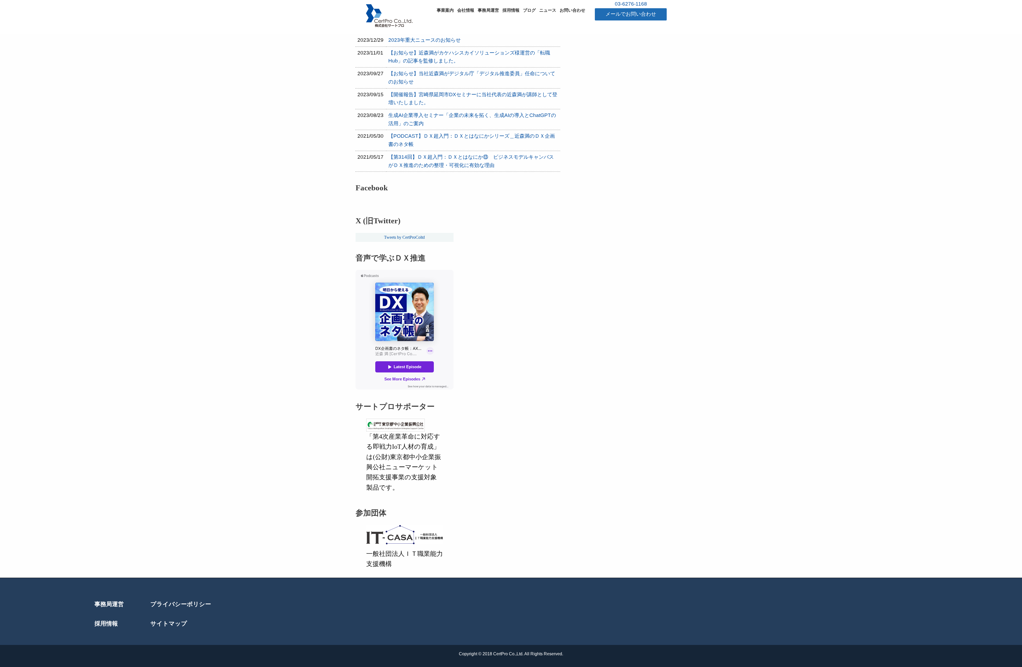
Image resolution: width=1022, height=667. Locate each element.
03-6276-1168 (631, 4)
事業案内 (445, 10)
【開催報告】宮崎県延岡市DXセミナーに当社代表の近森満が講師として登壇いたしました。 (472, 99)
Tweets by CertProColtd (404, 237)
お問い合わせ (572, 10)
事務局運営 (488, 10)
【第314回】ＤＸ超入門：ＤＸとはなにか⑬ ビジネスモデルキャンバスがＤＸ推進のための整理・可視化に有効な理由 (471, 161)
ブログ (529, 10)
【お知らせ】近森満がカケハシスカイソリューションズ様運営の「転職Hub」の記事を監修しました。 (469, 57)
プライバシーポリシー (180, 604)
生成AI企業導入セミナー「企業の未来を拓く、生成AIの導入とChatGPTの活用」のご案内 (472, 119)
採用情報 (511, 10)
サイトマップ (168, 624)
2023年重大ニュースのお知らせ (424, 40)
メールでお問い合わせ (630, 14)
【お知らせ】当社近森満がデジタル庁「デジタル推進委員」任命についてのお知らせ (471, 78)
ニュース (547, 10)
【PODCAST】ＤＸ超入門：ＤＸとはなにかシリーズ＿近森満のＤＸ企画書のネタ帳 (471, 140)
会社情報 (465, 10)
